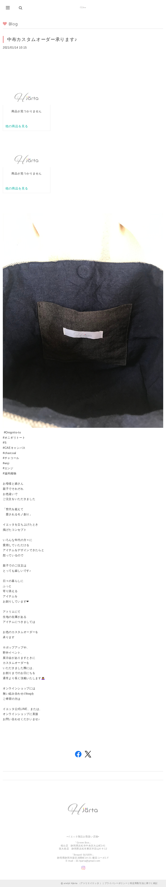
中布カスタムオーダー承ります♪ (42, 39)
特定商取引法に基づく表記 (144, 883)
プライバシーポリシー (116, 883)
